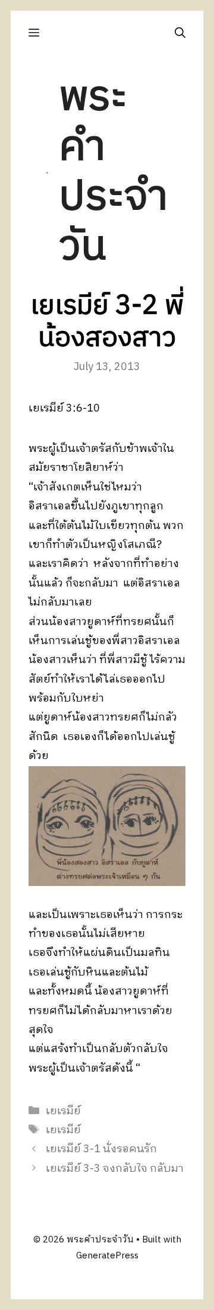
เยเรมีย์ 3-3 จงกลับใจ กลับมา (115, 1169)
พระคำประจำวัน (113, 172)
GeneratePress (107, 1255)
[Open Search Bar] (180, 33)
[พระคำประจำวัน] (47, 172)
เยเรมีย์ (63, 1111)
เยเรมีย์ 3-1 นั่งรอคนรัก (101, 1149)
